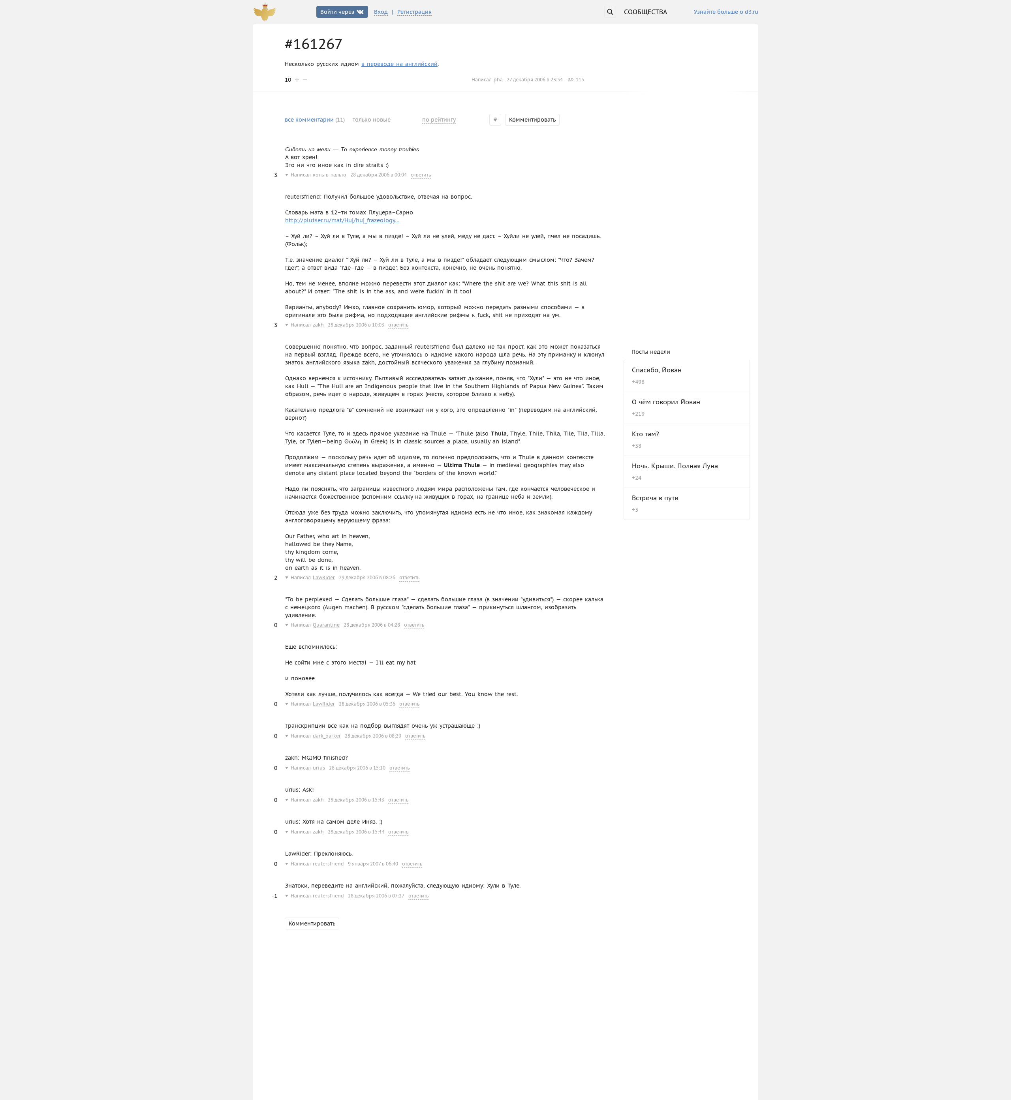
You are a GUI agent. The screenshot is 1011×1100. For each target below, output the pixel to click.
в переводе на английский (399, 64)
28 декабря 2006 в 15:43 (356, 800)
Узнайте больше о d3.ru (726, 12)
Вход (381, 11)
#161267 (314, 44)
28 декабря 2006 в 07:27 (376, 896)
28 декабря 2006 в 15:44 (356, 832)
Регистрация (414, 11)
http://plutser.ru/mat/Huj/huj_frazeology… (342, 220)
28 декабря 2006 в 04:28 (372, 625)
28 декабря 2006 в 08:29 (373, 736)
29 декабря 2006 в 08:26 (367, 577)
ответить (421, 175)
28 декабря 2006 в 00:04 (378, 175)
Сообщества (645, 12)
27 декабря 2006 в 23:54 (535, 80)
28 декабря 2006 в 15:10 (357, 768)
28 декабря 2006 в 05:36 (367, 704)
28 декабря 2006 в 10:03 (356, 325)
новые (372, 119)
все (315, 119)
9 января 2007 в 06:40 (373, 864)
